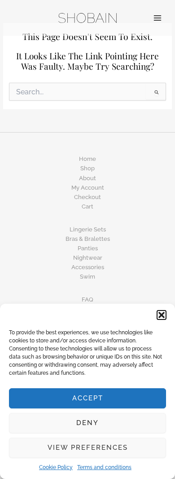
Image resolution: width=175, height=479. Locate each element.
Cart (87, 206)
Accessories (87, 267)
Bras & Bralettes (88, 238)
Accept (87, 398)
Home (87, 158)
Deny (87, 423)
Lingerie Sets (88, 229)
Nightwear (87, 257)
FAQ (87, 299)
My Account (87, 187)
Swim (87, 276)
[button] (161, 314)
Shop (87, 168)
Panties (88, 248)
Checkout (87, 197)
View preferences (88, 448)
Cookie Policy (56, 467)
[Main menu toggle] (157, 18)
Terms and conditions (104, 467)
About (87, 178)
